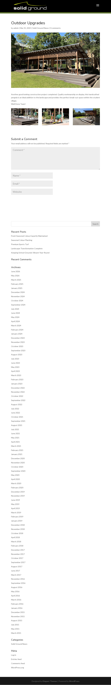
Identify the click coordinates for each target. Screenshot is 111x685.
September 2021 (18, 421)
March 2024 (16, 325)
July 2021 (15, 429)
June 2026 (15, 271)
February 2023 (17, 379)
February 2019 (17, 516)
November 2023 (18, 342)
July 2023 (15, 359)
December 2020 (18, 458)
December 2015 (18, 612)
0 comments (55, 28)
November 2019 (18, 496)
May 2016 (15, 591)
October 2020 (17, 467)
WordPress (74, 681)
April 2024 (15, 321)
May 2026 (15, 275)
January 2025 (16, 288)
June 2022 (15, 413)
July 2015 (15, 624)
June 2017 (15, 571)
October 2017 (17, 558)
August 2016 (16, 587)
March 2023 (16, 375)
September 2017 (18, 562)
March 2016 (16, 600)
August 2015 (16, 620)
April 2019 (15, 508)
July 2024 (15, 309)
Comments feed (18, 663)
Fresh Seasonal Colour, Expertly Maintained (29, 236)
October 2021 (17, 417)
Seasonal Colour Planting (21, 240)
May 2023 (15, 367)
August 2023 (16, 354)
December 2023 (18, 338)
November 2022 (18, 392)
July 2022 (15, 408)
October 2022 (17, 396)
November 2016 (18, 579)
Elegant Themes (50, 681)
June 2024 (15, 313)
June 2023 (15, 363)
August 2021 (16, 425)
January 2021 (16, 454)
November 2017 (18, 554)
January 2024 (16, 334)
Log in (13, 655)
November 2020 (18, 462)
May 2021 (15, 437)
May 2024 (15, 317)
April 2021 (15, 442)
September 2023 (18, 350)
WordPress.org (17, 667)
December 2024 (18, 292)
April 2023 (15, 371)
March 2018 (16, 541)
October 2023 (17, 346)
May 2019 (15, 504)
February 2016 (17, 604)
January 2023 (16, 384)
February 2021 (17, 450)
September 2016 (18, 583)
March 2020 (16, 483)
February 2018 (17, 546)
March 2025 (16, 280)
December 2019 (18, 492)
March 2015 (16, 633)
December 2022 (18, 388)
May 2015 (15, 629)
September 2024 (18, 305)
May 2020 (15, 475)
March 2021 (16, 446)
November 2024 (18, 296)
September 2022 (18, 400)
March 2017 (16, 575)
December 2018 (18, 525)
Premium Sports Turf (20, 244)
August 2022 (16, 404)
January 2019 (16, 521)
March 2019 (16, 512)
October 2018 (17, 533)
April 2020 (15, 479)
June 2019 (15, 500)
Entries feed (16, 659)
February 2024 (17, 330)
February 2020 (17, 487)
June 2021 (15, 433)
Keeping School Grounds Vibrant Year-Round (30, 252)
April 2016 (15, 595)
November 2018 (18, 529)
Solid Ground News (40, 28)
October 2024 (17, 300)
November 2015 (18, 616)
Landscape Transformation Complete (27, 248)
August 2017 (16, 566)
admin (16, 28)
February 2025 (17, 284)
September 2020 (18, 471)
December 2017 (18, 550)
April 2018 (15, 537)
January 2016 (16, 608)
